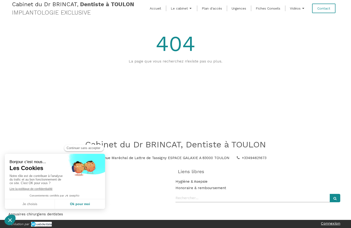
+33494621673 (254, 158)
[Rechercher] (335, 198)
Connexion (330, 223)
